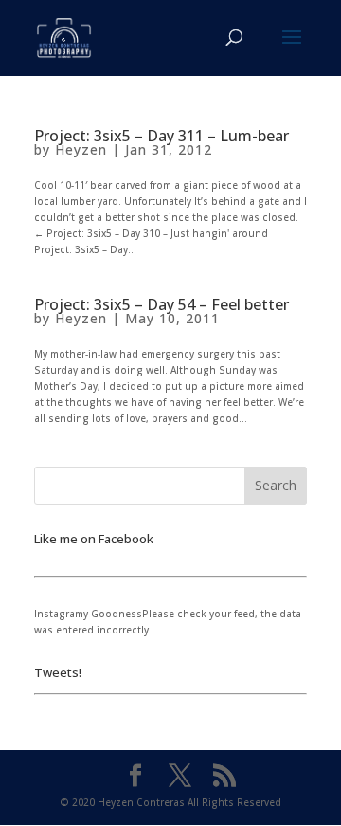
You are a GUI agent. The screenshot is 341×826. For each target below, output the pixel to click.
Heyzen (81, 149)
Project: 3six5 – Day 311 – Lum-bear (161, 135)
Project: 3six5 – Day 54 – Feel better (161, 304)
